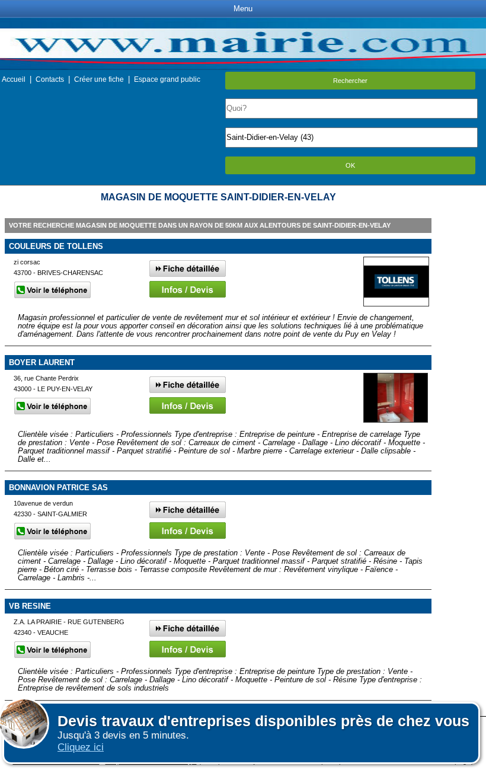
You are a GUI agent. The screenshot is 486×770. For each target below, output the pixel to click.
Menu (243, 8)
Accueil (13, 79)
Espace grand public (167, 79)
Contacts (50, 79)
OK (350, 165)
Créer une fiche (99, 79)
